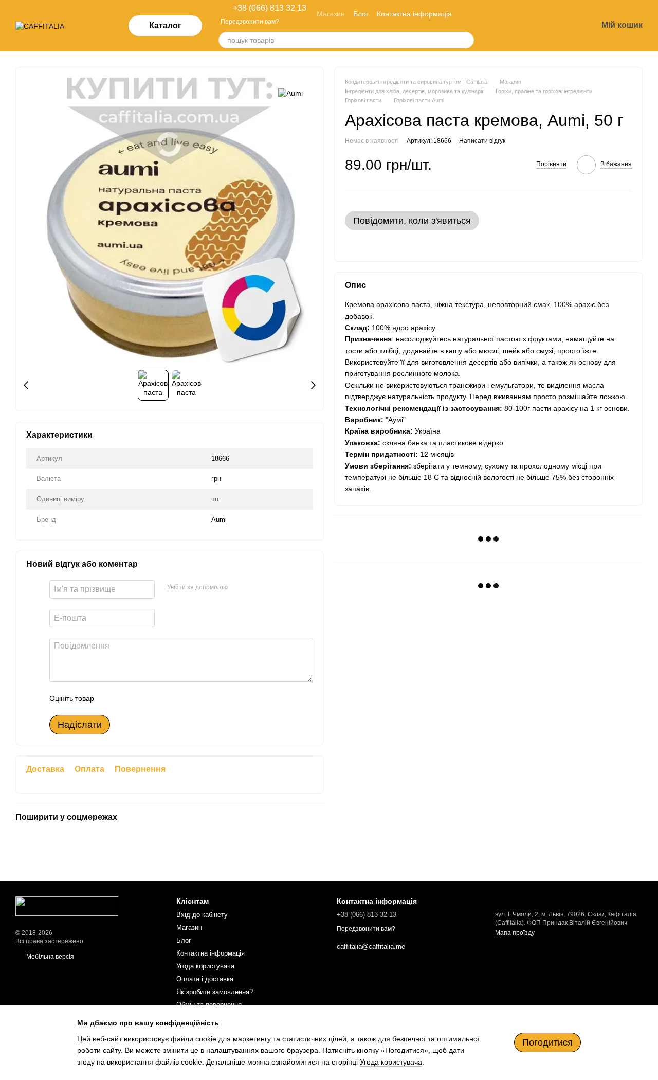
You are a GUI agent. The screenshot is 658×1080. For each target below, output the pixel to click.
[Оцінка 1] (111, 698)
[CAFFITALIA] (66, 905)
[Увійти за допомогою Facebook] (239, 588)
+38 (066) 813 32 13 (269, 8)
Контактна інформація (414, 14)
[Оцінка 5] (177, 698)
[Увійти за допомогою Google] (255, 588)
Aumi (219, 520)
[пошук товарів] (466, 40)
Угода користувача (205, 966)
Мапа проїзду (515, 933)
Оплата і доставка (204, 979)
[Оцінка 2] (127, 698)
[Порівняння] (509, 25)
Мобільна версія (49, 956)
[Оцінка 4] (160, 698)
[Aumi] (290, 92)
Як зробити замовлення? (214, 992)
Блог (361, 14)
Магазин (331, 14)
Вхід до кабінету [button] (202, 915)
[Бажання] (535, 25)
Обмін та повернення (209, 1005)
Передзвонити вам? (250, 21)
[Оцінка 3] (144, 698)
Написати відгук (482, 140)
